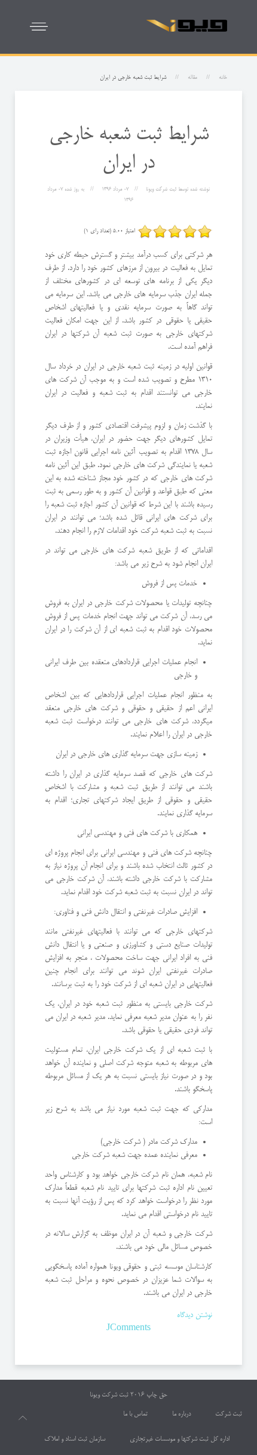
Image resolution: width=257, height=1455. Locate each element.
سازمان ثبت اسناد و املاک (74, 1439)
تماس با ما (135, 1414)
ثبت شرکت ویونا (109, 1395)
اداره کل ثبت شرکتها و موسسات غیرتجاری (180, 1439)
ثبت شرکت (228, 1414)
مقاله (192, 77)
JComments (128, 1328)
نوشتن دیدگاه (194, 1315)
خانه (223, 77)
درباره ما (181, 1414)
